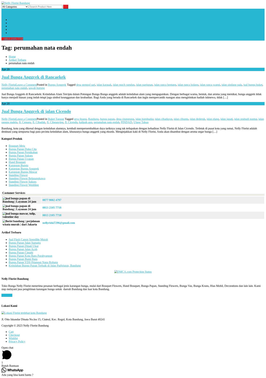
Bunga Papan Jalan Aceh (23, 249)
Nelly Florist (8, 84)
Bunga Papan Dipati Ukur (24, 246)
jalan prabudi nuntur (245, 119)
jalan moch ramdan (124, 84)
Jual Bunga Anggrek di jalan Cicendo (36, 111)
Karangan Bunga (18, 165)
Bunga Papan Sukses (21, 155)
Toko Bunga (16, 26)
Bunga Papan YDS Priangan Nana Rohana (33, 262)
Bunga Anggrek (57, 84)
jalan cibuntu (181, 119)
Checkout (14, 335)
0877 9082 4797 (52, 200)
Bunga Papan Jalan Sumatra (25, 242)
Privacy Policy (17, 341)
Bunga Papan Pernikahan (23, 152)
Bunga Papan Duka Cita (23, 149)
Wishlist (13, 338)
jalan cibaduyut (163, 119)
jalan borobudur (144, 119)
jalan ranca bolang (188, 84)
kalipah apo (85, 122)
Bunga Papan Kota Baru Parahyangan (30, 255)
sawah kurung (37, 88)
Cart (11, 331)
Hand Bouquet (17, 162)
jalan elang (213, 119)
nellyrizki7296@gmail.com (59, 222)
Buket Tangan (56, 119)
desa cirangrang (125, 119)
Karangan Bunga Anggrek (24, 168)
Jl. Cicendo (71, 122)
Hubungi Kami (17, 32)
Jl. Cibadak (38, 122)
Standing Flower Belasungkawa (27, 178)
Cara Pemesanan (18, 29)
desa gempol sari (85, 84)
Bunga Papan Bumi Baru (23, 259)
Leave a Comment (26, 84)
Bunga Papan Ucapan (21, 158)
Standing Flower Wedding (24, 184)
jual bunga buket (252, 84)
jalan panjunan (144, 84)
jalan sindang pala (231, 84)
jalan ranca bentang (165, 84)
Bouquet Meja (17, 145)
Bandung (93, 119)
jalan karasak (104, 84)
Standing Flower (18, 175)
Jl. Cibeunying (55, 122)
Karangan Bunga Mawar (23, 171)
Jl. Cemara (25, 122)
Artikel (13, 22)
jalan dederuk (197, 119)
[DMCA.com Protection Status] (133, 271)
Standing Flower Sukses (22, 181)
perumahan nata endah (14, 88)
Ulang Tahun (141, 122)
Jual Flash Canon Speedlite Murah (28, 239)
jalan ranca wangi (210, 84)
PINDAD (126, 122)
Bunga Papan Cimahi (21, 252)
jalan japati (226, 119)
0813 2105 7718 (13, 38)
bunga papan (107, 119)
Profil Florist (16, 19)
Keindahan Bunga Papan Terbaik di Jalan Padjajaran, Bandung (45, 265)
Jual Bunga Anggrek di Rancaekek (33, 77)
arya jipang (80, 119)
